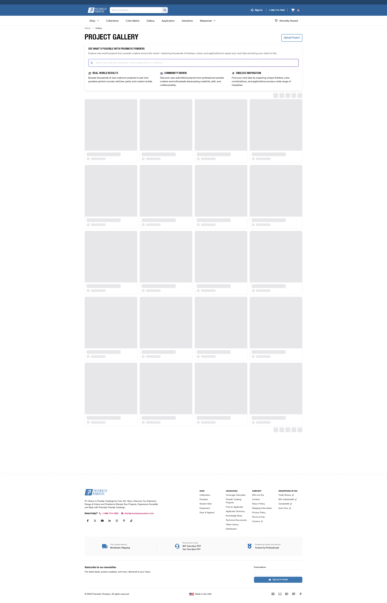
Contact (256, 499)
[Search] (165, 10)
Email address (260, 567)
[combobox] (193, 62)
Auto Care (283, 508)
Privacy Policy (259, 512)
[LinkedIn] (109, 521)
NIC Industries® (286, 499)
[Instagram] (117, 521)
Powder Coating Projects (233, 501)
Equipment (205, 508)
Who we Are (258, 495)
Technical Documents (236, 520)
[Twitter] (95, 521)
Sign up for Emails (280, 580)
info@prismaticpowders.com (139, 513)
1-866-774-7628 (110, 513)
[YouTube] (102, 521)
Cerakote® (283, 504)
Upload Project (292, 38)
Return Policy (258, 504)
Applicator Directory (235, 511)
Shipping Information (262, 508)
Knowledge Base (234, 515)
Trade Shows (284, 495)
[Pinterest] (124, 521)
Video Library (232, 524)
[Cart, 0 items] (295, 10)
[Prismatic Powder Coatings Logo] (97, 10)
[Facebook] (88, 521)
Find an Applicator (234, 507)
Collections (205, 495)
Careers (256, 521)
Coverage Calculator (236, 495)
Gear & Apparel (207, 512)
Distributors (231, 529)
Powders (204, 499)
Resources (206, 20)
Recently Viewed (289, 20)
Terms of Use (258, 517)
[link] (98, 28)
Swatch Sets (206, 504)
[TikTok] (131, 521)
